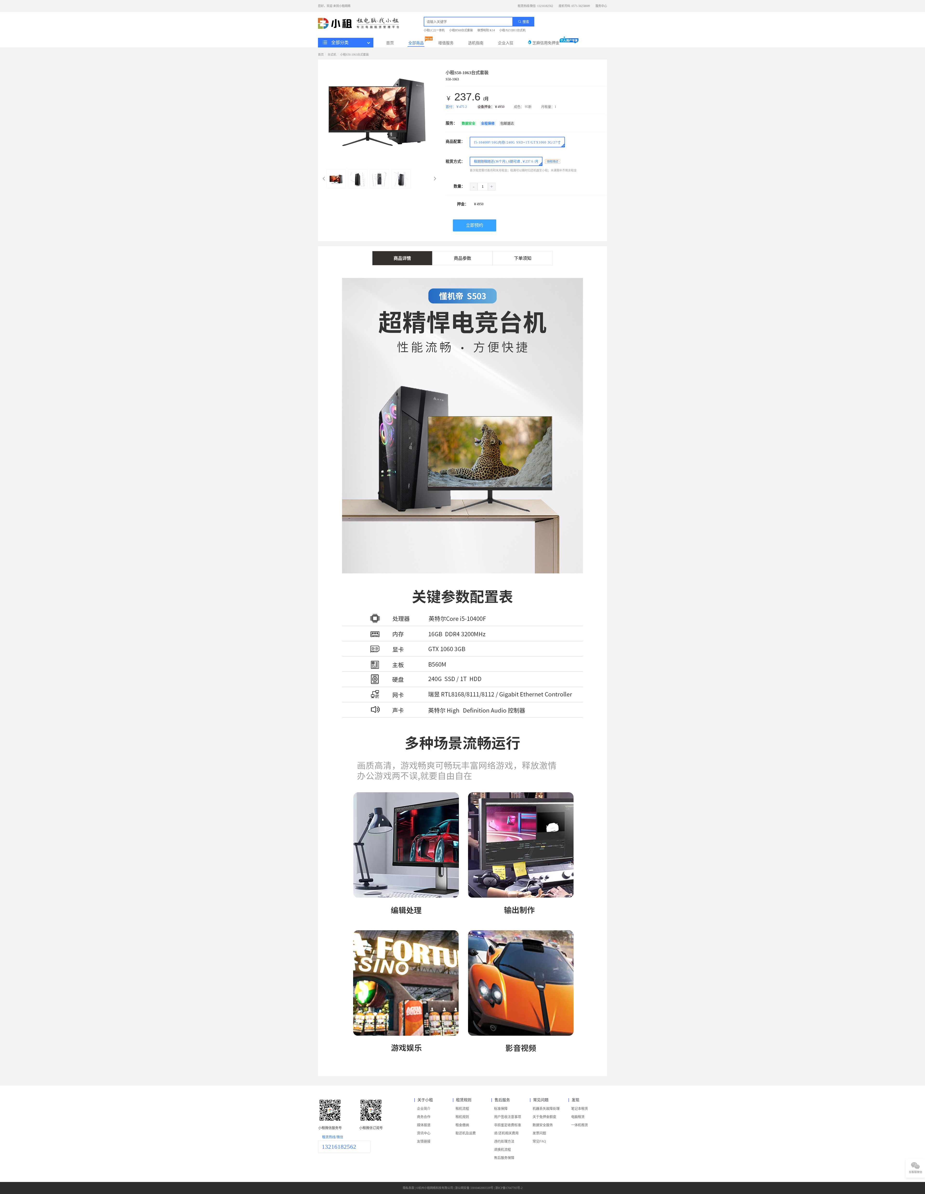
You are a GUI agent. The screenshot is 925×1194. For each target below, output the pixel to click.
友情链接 (423, 1141)
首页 (390, 43)
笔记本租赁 (579, 1108)
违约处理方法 (504, 1141)
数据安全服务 (543, 1125)
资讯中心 (423, 1133)
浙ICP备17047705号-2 (508, 1188)
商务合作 (423, 1117)
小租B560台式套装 (461, 30)
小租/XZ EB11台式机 (512, 30)
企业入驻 (505, 43)
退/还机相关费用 (506, 1133)
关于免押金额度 (544, 1117)
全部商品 (416, 43)
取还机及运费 (466, 1133)
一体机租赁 (579, 1125)
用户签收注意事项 (507, 1117)
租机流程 (462, 1108)
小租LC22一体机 (434, 30)
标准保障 (501, 1108)
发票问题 (539, 1133)
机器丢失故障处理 (546, 1108)
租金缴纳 (462, 1125)
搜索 (525, 22)
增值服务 (446, 43)
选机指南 (475, 43)
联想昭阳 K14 (486, 30)
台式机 (332, 54)
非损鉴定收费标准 (507, 1125)
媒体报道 (423, 1125)
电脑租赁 (578, 1117)
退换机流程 (502, 1149)
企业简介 (423, 1108)
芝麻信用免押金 (545, 43)
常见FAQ (539, 1141)
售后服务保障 (504, 1158)
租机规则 (462, 1117)
